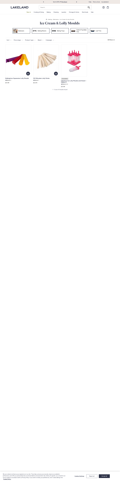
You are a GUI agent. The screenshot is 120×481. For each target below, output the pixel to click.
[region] (60, 476)
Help (90, 2)
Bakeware (56, 19)
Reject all (91, 476)
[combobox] (65, 7)
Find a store (96, 2)
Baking (50, 19)
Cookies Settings (79, 476)
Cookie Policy (7, 479)
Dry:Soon (64, 2)
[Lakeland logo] (19, 7)
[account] (103, 7)
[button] (44, 2)
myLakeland (104, 2)
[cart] (107, 7)
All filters (110, 40)
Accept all (104, 476)
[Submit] (89, 7)
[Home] (46, 19)
